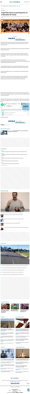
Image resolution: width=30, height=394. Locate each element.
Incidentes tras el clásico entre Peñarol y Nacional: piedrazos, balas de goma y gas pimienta (14, 154)
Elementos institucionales (26, 385)
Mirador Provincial (22, 380)
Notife (15, 381)
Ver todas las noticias (4, 165)
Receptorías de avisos (12, 385)
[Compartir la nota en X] (11, 38)
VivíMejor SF (26, 380)
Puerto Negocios (12, 381)
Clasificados (11, 380)
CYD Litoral (15, 380)
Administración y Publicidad (18, 385)
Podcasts (18, 380)
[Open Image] (2, 20)
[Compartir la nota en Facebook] (9, 38)
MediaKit (18, 386)
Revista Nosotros (8, 380)
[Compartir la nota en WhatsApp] (12, 38)
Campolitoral (3, 380)
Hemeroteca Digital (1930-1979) (4, 385)
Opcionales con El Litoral (13, 386)
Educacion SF (18, 381)
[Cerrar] (24, 39)
